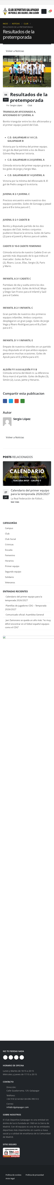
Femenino (10, 555)
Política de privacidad (35, 1175)
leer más (15, 502)
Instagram (16, 1057)
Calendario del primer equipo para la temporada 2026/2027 (30, 492)
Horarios (9, 560)
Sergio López (16, 105)
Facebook (5, 401)
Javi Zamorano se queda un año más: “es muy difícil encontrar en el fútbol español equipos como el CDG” (28, 624)
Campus (9, 528)
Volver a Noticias (14, 51)
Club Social (10, 539)
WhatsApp (22, 401)
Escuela (8, 549)
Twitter (11, 401)
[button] (44, 11)
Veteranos (10, 582)
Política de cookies (13, 1175)
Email (17, 401)
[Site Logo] (21, 11)
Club (30, 105)
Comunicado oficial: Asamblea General (25, 614)
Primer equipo (12, 566)
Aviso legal (10, 1178)
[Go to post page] (27, 473)
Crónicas (9, 544)
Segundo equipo (13, 571)
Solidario (9, 577)
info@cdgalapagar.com (17, 1107)
